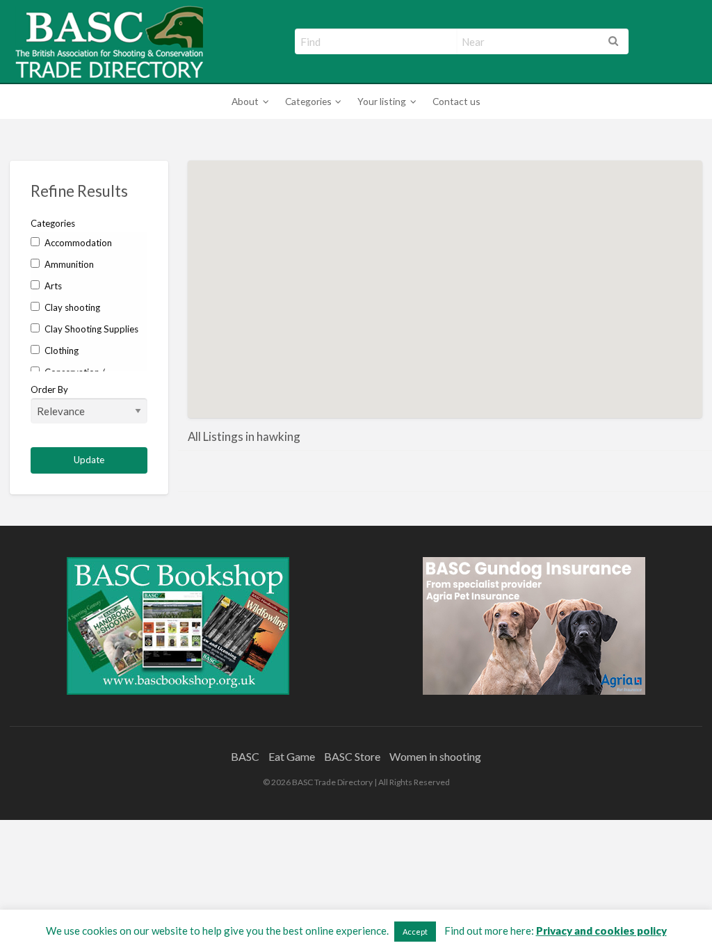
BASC (245, 756)
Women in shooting (435, 756)
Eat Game (291, 756)
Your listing (381, 101)
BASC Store (352, 756)
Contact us (456, 101)
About (245, 101)
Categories (308, 101)
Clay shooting (71, 307)
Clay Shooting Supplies (90, 329)
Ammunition (68, 264)
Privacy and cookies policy (601, 930)
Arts (52, 285)
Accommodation (77, 242)
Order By (49, 389)
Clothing (60, 350)
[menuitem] (248, 102)
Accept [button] (415, 931)
